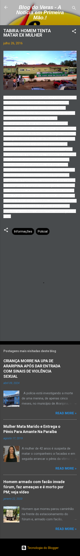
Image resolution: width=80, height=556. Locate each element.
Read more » (66, 413)
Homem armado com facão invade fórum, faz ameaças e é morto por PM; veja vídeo (34, 486)
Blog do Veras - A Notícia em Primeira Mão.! (40, 12)
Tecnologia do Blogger (42, 548)
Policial (43, 231)
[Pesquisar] (74, 8)
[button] (74, 32)
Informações (23, 231)
